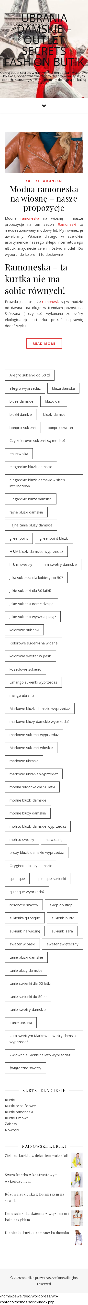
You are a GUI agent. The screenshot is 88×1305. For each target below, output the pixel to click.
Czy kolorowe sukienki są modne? (38, 440)
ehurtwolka (19, 453)
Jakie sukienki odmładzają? (31, 603)
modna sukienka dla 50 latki (32, 786)
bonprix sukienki (23, 427)
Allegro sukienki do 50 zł (30, 375)
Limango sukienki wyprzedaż (33, 682)
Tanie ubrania (21, 1022)
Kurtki (10, 1099)
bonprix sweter (61, 427)
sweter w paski (22, 943)
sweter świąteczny (62, 943)
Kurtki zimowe (17, 1117)
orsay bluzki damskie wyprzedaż (37, 852)
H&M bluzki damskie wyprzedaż (36, 551)
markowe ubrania (24, 760)
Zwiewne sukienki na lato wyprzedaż (40, 1054)
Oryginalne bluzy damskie (31, 865)
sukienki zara (62, 931)
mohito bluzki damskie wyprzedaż (38, 826)
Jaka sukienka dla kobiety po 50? (36, 577)
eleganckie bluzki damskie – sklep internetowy (37, 482)
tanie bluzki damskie (26, 957)
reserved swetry (24, 904)
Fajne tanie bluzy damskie (31, 525)
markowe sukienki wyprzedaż (34, 734)
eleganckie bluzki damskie (31, 466)
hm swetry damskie (60, 564)
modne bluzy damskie (28, 813)
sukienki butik (63, 917)
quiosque (17, 878)
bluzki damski (54, 414)
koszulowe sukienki (25, 669)
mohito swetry (22, 839)
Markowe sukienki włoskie (31, 747)
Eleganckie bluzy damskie (31, 498)
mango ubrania (22, 695)
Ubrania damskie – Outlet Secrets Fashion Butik (44, 39)
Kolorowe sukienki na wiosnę (33, 643)
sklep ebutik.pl (61, 904)
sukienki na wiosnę (25, 931)
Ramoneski (67, 224)
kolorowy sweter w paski (31, 655)
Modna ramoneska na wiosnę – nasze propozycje (44, 198)
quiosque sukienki (51, 878)
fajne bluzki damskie (26, 512)
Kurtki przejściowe (20, 1105)
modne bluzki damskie (28, 800)
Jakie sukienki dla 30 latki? (31, 590)
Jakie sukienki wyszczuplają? (33, 616)
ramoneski (50, 301)
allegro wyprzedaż (25, 388)
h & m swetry (21, 564)
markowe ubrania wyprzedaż (34, 773)
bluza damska (63, 388)
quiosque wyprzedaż (27, 891)
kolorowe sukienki (24, 629)
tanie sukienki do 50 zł (28, 996)
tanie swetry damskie (28, 1009)
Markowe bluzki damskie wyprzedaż (40, 708)
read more (44, 343)
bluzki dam (54, 401)
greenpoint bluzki (54, 538)
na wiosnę (54, 839)
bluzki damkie (21, 414)
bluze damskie (21, 401)
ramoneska (30, 218)
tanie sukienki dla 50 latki (30, 983)
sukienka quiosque (25, 917)
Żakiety (11, 1123)
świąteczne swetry (25, 1067)
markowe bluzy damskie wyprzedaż (39, 721)
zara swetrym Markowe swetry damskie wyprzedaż (43, 1038)
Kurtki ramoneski (44, 181)
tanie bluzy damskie (26, 970)
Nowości (12, 1129)
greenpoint (19, 538)
